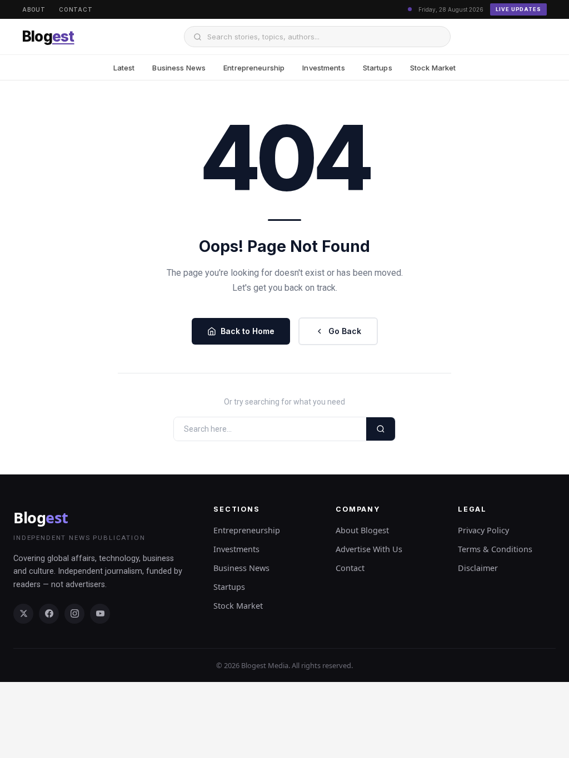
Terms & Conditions (495, 549)
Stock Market (433, 67)
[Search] (380, 429)
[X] (23, 614)
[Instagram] (74, 614)
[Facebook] (49, 614)
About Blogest (362, 530)
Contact (76, 9)
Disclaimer (478, 568)
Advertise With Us (369, 549)
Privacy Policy (483, 530)
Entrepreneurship (253, 67)
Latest (124, 67)
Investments (323, 67)
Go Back (344, 331)
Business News (179, 67)
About (34, 9)
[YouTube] (100, 614)
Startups (377, 67)
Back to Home (247, 331)
